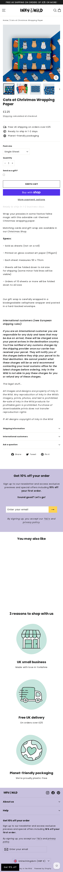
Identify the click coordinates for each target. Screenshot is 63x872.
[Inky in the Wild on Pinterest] (58, 792)
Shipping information (14, 428)
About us (8, 801)
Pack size (7, 146)
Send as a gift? (10, 171)
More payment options (31, 199)
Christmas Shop (17, 231)
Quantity (7, 158)
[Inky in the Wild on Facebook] (53, 792)
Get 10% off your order (16, 820)
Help (5, 810)
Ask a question (10, 444)
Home (5, 20)
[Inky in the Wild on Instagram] (47, 792)
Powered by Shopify (42, 868)
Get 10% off (10, 867)
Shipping (7, 116)
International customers (15, 436)
